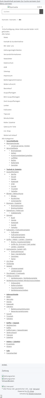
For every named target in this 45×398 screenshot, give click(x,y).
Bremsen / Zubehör (13, 203)
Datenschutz (8, 63)
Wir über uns (9, 46)
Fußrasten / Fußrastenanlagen (18, 230)
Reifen (13, 160)
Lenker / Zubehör (17, 247)
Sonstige (14, 165)
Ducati (13, 177)
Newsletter (8, 59)
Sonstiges (14, 256)
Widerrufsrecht (9, 84)
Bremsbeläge (16, 151)
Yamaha (14, 191)
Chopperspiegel (17, 268)
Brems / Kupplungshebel (20, 242)
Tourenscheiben (17, 288)
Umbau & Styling (12, 276)
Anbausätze (15, 283)
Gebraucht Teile (10, 127)
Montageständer (12, 143)
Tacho (13, 259)
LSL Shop (7, 131)
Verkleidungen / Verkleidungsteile (24, 278)
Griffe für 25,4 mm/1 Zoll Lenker (23, 244)
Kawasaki (14, 181)
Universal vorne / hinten (20, 146)
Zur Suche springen (29, 1)
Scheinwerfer (16, 201)
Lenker (6, 105)
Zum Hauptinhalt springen (10, 1)
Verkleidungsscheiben (19, 290)
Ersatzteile (10, 344)
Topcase (7, 114)
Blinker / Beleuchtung (14, 193)
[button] (31, 7)
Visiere (9, 346)
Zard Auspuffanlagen (12, 101)
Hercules (9, 299)
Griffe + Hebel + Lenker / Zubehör (19, 239)
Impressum (8, 76)
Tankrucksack (11, 332)
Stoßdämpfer (16, 213)
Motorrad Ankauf (10, 135)
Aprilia (13, 174)
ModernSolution (35, 394)
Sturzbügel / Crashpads (15, 273)
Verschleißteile (12, 148)
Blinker (13, 196)
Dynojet (9, 215)
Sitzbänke (10, 263)
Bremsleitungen (17, 206)
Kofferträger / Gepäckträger (17, 330)
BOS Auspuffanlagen (12, 97)
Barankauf (8, 88)
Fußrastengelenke (18, 237)
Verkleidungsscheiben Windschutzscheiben (23, 280)
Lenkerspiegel (16, 271)
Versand (36, 389)
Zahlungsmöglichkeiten (13, 50)
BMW (8, 297)
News (6, 37)
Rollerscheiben (17, 285)
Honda (13, 179)
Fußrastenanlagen (18, 235)
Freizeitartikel (11, 353)
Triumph (14, 189)
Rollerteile (15, 163)
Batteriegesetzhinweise (13, 80)
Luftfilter (14, 158)
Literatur (9, 306)
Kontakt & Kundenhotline (13, 41)
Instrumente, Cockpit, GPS (16, 249)
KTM (13, 184)
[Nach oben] (1, 396)
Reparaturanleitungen (19, 311)
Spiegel (9, 266)
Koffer (8, 328)
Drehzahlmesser (17, 251)
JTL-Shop (30, 391)
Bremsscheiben (17, 208)
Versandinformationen (12, 54)
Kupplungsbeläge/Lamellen (21, 155)
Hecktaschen (11, 325)
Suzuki (13, 186)
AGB (5, 67)
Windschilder (9, 118)
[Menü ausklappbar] (5, 7)
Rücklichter (15, 198)
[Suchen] (41, 11)
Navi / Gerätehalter (18, 254)
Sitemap (7, 71)
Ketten (13, 153)
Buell (13, 218)
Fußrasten (8, 110)
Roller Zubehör (9, 122)
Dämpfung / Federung (15, 210)
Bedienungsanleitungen (20, 309)
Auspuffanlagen (10, 93)
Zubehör (9, 337)
